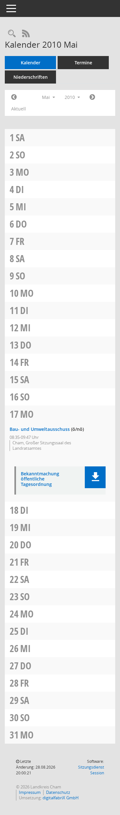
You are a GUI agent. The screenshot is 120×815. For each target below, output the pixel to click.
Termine (83, 63)
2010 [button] (70, 97)
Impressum (30, 792)
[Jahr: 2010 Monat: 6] (92, 97)
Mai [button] (46, 97)
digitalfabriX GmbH (61, 798)
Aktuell (18, 109)
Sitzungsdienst (91, 770)
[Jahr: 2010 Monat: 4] (13, 97)
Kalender (30, 63)
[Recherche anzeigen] (12, 33)
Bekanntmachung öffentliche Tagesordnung (40, 479)
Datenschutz (58, 792)
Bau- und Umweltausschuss (40, 429)
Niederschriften (30, 77)
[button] (95, 477)
